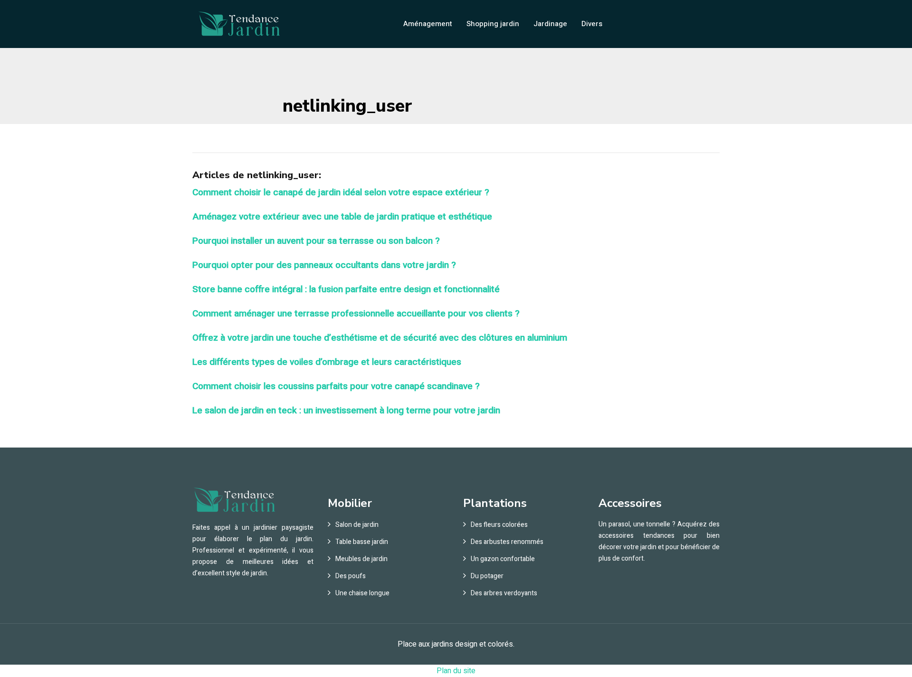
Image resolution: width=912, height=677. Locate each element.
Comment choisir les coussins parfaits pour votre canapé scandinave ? (336, 386)
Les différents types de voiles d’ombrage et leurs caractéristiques (326, 362)
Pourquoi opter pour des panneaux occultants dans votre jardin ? (324, 265)
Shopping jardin (492, 24)
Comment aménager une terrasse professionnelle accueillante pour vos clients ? (356, 313)
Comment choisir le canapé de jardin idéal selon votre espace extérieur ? (340, 192)
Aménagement (427, 24)
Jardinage (550, 24)
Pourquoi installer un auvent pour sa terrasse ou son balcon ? (316, 241)
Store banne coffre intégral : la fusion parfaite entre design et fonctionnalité (346, 289)
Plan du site (456, 671)
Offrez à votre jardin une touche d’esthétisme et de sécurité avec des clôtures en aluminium (379, 337)
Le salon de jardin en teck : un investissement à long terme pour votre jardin (346, 410)
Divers (591, 24)
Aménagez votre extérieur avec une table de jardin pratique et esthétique (342, 216)
